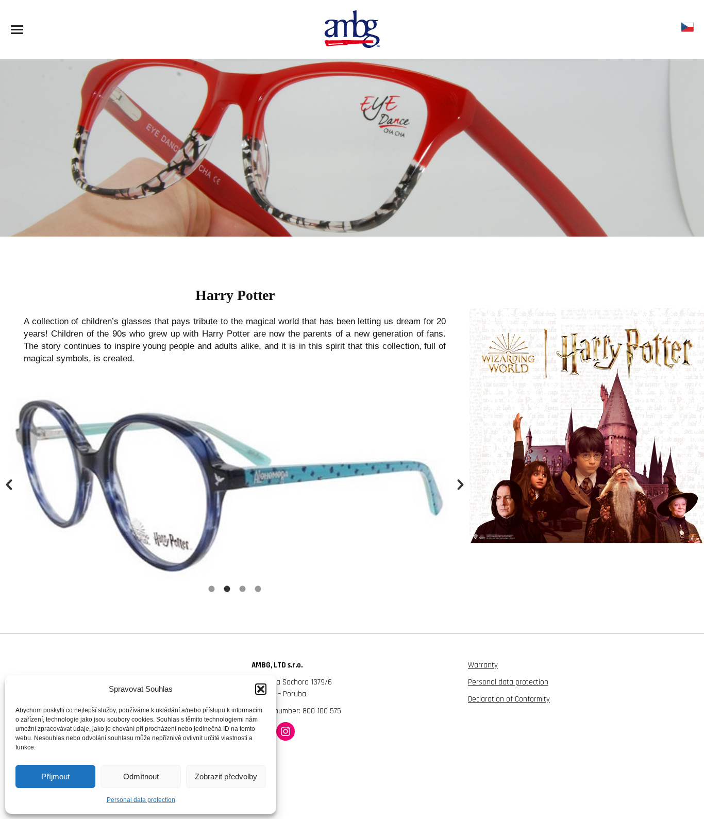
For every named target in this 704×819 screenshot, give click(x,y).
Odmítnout (141, 776)
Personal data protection (141, 800)
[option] (235, 481)
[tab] (212, 589)
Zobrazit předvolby (226, 776)
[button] (261, 689)
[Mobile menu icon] (17, 29)
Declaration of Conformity (509, 699)
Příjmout (55, 776)
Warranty (483, 665)
